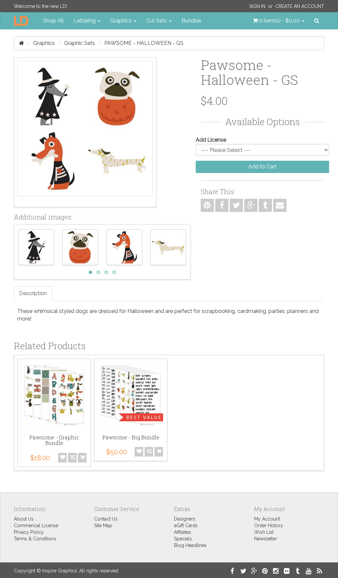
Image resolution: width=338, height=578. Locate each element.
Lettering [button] (85, 20)
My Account (267, 519)
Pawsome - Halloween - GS (144, 43)
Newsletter (265, 538)
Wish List (264, 532)
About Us (24, 519)
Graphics (44, 43)
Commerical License (36, 525)
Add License (211, 140)
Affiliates (182, 532)
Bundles (191, 20)
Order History (268, 525)
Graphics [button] (121, 20)
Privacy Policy (29, 532)
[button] (278, 21)
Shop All (53, 20)
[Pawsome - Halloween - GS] (85, 132)
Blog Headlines (190, 545)
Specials (183, 538)
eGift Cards (186, 525)
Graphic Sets (79, 43)
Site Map (103, 525)
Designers (184, 519)
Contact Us (106, 519)
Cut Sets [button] (157, 20)
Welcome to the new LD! (40, 6)
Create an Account (299, 6)
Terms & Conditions (35, 538)
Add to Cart (262, 166)
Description (33, 293)
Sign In (257, 6)
